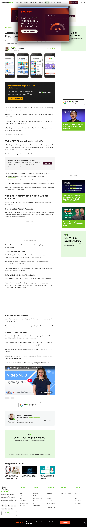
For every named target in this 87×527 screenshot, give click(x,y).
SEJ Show (49, 500)
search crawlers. (10, 204)
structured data (14, 257)
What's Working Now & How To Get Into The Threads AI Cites (73, 223)
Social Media (23, 500)
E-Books (49, 498)
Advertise (58, 2)
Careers (76, 498)
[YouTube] (9, 505)
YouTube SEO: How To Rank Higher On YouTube (29, 476)
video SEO (23, 121)
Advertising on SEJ (65, 491)
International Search (38, 498)
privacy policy (36, 454)
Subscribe (77, 491)
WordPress (22, 505)
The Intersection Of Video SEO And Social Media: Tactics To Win (11, 477)
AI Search (17, 2)
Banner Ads (63, 495)
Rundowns (49, 493)
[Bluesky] (2, 509)
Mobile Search (36, 495)
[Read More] (73, 186)
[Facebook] (12, 505)
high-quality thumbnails (17, 278)
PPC (34, 503)
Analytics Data (36, 505)
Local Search (36, 493)
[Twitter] (15, 505)
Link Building (36, 491)
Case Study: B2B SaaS (66, 493)
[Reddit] (9, 509)
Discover (19, 130)
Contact (76, 495)
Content (21, 498)
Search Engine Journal (34, 417)
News (7, 398)
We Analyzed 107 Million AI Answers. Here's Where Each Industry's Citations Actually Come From (73, 198)
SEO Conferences (51, 507)
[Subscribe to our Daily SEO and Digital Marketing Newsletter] (81, 2)
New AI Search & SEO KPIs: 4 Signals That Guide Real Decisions (73, 126)
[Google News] (2, 505)
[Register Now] (73, 115)
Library (48, 495)
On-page (10, 173)
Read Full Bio (11, 422)
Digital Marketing (33, 2)
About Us (53, 2)
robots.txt (46, 285)
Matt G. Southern (17, 49)
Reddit (34, 508)
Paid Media (26, 2)
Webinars (47, 2)
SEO (21, 2)
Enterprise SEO (37, 500)
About (76, 493)
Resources (41, 2)
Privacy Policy (78, 500)
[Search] (84, 2)
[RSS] (12, 509)
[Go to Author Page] (7, 49)
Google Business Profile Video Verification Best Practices (47, 477)
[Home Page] (7, 2)
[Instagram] (5, 509)
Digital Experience (24, 503)
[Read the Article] (12, 470)
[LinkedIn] (5, 505)
